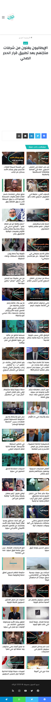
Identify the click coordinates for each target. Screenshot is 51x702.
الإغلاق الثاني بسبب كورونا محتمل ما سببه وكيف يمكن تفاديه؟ (38, 338)
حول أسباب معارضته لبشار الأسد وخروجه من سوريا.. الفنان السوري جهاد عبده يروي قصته (39, 393)
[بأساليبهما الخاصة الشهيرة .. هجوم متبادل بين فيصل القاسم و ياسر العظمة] (38, 435)
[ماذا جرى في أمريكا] (38, 662)
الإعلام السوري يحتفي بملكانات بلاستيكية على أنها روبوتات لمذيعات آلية (38, 523)
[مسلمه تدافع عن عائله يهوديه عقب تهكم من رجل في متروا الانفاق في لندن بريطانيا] (13, 326)
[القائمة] (3, 18)
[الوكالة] (11, 17)
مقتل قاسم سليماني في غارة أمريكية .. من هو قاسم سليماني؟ (38, 256)
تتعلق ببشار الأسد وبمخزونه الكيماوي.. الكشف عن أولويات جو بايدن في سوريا (13, 624)
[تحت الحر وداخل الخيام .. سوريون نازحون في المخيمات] (38, 637)
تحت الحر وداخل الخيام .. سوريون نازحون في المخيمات (40, 649)
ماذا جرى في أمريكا (41, 671)
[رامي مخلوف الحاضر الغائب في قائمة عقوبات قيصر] (38, 294)
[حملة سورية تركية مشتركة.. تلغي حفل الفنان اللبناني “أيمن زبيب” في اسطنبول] (13, 380)
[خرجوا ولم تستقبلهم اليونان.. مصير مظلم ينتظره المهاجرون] (38, 215)
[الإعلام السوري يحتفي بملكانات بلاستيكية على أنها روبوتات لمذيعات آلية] (38, 511)
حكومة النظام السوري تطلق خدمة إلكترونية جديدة (13, 574)
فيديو (21, 38)
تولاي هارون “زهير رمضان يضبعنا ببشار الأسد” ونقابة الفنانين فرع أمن (14, 496)
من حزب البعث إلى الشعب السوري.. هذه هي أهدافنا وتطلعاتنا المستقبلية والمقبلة (39, 170)
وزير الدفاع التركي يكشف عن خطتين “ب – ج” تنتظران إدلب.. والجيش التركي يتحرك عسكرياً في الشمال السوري (13, 366)
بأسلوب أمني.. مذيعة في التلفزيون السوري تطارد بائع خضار (38, 197)
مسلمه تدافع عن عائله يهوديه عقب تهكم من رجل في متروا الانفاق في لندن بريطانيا (13, 339)
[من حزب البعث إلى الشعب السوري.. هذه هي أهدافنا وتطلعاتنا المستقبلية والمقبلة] (38, 158)
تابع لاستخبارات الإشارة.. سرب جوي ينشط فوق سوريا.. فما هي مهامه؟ (13, 550)
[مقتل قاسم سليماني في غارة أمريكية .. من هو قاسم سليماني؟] (38, 244)
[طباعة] (19, 136)
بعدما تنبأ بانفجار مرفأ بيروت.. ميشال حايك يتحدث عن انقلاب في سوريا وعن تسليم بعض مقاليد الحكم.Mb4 (38, 366)
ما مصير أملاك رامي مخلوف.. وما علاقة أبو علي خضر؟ (13, 648)
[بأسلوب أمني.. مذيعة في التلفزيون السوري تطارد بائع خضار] (38, 185)
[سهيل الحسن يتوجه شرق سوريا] (38, 539)
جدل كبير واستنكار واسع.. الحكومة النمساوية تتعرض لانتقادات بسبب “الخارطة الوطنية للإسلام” (14, 420)
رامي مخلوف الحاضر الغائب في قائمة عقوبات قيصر (38, 304)
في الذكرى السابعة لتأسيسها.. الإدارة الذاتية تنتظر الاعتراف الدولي (15, 446)
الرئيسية (27, 38)
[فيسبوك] (44, 136)
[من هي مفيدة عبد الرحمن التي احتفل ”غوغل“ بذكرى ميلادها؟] (13, 269)
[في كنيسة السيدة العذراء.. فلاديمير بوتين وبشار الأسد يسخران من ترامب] (13, 158)
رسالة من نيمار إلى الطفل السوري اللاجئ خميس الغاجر (38, 280)
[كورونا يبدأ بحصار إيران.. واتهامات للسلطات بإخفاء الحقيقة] (13, 244)
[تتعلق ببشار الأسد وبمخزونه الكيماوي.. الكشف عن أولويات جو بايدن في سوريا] (13, 613)
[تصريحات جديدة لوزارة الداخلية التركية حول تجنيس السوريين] (13, 662)
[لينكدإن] (31, 136)
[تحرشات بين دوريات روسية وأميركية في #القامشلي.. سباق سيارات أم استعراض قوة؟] (38, 563)
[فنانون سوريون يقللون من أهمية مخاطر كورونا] (38, 591)
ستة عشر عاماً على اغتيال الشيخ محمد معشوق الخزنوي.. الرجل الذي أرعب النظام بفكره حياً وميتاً (39, 497)
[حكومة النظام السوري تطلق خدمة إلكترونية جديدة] (13, 563)
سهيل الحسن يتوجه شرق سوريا (39, 549)
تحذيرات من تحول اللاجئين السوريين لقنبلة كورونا (14, 601)
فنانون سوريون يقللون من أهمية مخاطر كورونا (38, 601)
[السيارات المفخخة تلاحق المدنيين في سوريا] (13, 460)
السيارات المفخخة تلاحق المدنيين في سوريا (15, 470)
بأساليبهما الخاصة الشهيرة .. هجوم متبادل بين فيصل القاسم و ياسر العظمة (38, 446)
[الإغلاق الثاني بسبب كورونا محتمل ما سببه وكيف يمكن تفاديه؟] (38, 326)
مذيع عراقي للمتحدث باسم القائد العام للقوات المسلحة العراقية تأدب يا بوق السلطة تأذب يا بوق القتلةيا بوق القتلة (13, 199)
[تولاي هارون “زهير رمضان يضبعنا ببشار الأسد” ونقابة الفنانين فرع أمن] (13, 484)
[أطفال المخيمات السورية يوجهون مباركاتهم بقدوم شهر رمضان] (38, 460)
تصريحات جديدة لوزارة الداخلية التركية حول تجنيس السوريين (13, 673)
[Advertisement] (32, 17)
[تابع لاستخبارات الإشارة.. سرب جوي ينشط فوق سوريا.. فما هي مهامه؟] (13, 539)
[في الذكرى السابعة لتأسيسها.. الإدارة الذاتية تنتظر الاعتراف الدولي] (13, 435)
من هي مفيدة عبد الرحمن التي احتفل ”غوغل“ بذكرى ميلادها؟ (14, 281)
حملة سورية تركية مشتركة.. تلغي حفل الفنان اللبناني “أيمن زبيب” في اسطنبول (13, 392)
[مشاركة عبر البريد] (25, 136)
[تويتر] (37, 136)
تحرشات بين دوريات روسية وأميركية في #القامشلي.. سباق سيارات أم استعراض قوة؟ (39, 576)
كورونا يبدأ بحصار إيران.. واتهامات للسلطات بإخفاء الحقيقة (14, 256)
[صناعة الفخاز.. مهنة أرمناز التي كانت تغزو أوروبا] (38, 613)
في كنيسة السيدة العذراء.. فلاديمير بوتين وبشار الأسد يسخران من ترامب (14, 169)
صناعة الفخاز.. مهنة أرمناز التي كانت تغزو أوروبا (39, 623)
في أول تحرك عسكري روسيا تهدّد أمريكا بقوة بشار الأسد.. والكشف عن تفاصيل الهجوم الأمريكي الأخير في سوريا (13, 524)
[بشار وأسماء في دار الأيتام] (38, 408)
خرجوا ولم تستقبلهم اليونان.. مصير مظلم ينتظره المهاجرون (38, 226)
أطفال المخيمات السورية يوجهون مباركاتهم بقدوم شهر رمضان (39, 471)
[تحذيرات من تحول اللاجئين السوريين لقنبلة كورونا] (13, 591)
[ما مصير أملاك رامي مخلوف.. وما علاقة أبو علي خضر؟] (13, 637)
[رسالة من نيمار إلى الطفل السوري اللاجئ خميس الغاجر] (38, 269)
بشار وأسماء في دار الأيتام (38, 417)
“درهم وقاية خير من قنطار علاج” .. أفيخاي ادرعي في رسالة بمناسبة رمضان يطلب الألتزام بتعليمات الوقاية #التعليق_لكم (13, 229)
